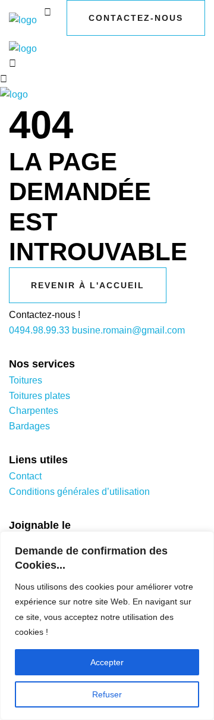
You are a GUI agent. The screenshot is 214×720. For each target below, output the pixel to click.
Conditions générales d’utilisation (79, 492)
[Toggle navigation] (51, 31)
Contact (25, 476)
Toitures (25, 380)
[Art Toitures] (23, 20)
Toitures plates (39, 396)
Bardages (29, 426)
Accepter (107, 662)
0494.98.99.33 (39, 330)
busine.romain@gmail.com (128, 330)
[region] (107, 625)
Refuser (107, 694)
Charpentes (33, 411)
